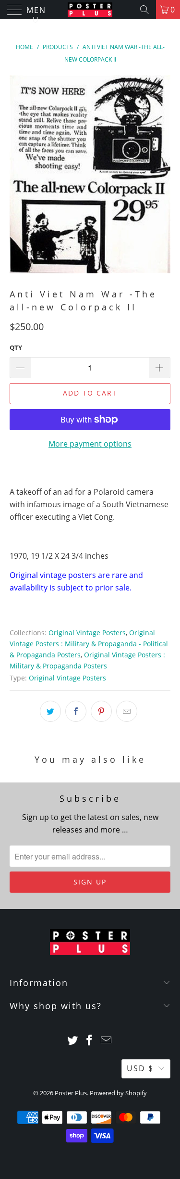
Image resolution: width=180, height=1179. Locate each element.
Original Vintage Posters (87, 632)
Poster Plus (71, 1093)
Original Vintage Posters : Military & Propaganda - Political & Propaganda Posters (89, 643)
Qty (16, 347)
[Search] (144, 9)
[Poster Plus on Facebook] (90, 1041)
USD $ (140, 1068)
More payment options (90, 443)
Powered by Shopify (118, 1093)
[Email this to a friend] (126, 711)
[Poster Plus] (90, 9)
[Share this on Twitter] (50, 711)
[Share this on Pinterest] (101, 711)
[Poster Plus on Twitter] (73, 1041)
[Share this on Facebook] (75, 711)
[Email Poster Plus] (106, 1041)
